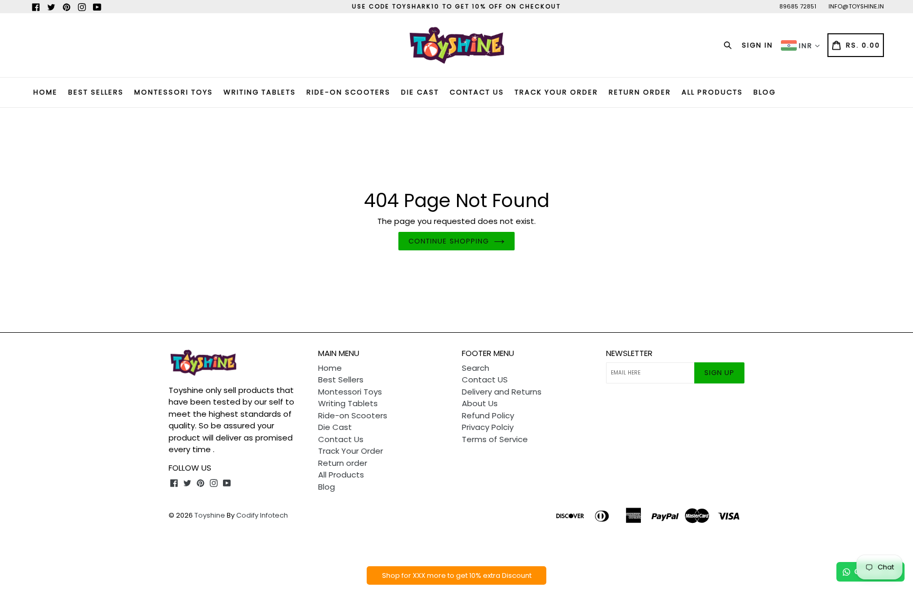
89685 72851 (797, 6)
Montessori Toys (173, 92)
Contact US (485, 379)
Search (475, 367)
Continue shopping (448, 241)
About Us (480, 403)
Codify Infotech (262, 515)
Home (45, 92)
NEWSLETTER (629, 353)
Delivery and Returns (502, 391)
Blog (764, 92)
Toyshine (209, 515)
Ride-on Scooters (348, 92)
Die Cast (420, 92)
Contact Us (477, 92)
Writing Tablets (259, 92)
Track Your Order (556, 92)
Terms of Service (495, 439)
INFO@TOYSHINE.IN (856, 6)
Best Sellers (96, 92)
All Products (712, 92)
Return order (640, 92)
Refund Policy (488, 415)
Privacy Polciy (488, 427)
